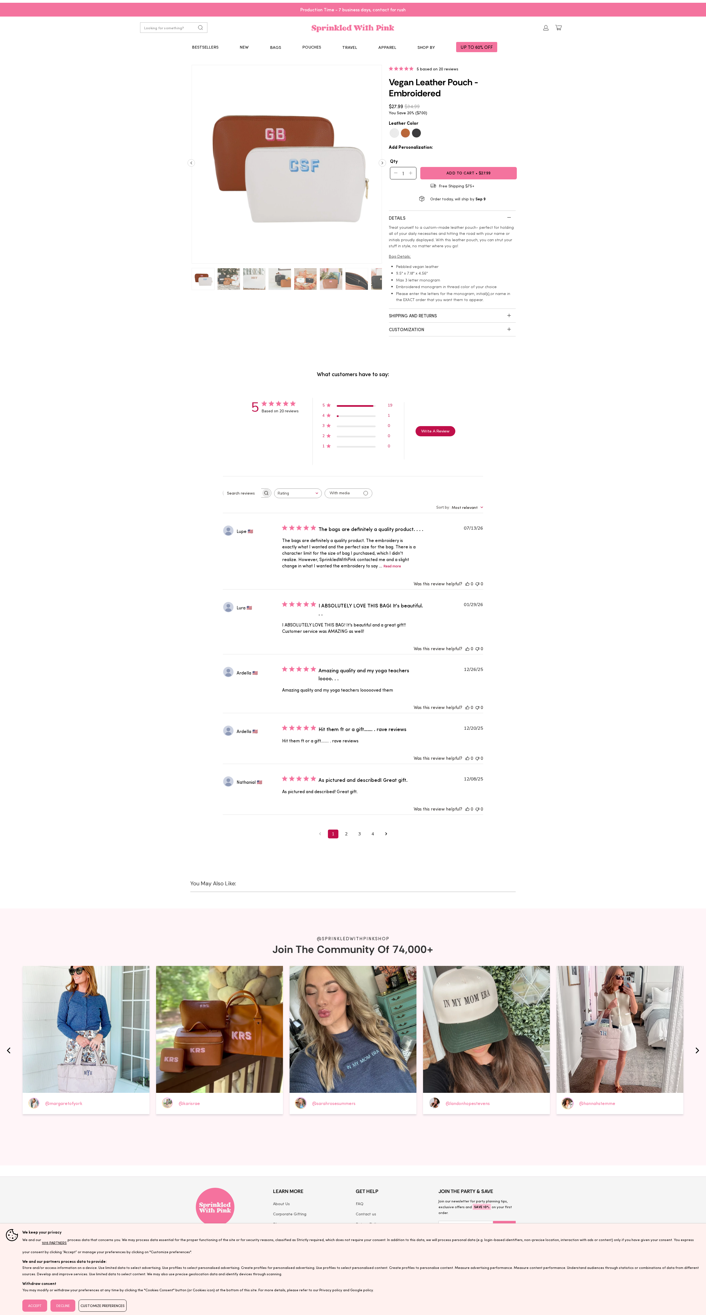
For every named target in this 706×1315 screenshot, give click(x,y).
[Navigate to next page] (386, 834)
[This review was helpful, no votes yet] (467, 583)
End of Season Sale (367, 9)
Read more (392, 566)
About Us (281, 1203)
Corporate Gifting (289, 1213)
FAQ (359, 1203)
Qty (394, 161)
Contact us (366, 1213)
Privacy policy (330, 1289)
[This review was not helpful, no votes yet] (477, 583)
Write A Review (435, 431)
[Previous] (191, 165)
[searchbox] (242, 493)
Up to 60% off (353, 9)
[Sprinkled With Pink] (353, 27)
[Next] (382, 165)
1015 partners (54, 1242)
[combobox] (298, 493)
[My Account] (546, 27)
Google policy (361, 1289)
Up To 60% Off (477, 47)
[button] (275, 47)
